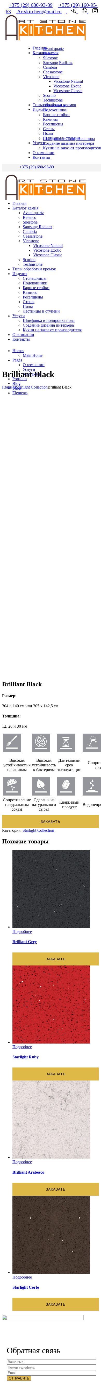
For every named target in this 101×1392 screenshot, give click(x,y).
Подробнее (22, 931)
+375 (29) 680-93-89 (31, 5)
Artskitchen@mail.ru (39, 11)
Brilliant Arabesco (28, 1172)
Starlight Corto (25, 1287)
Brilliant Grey (24, 941)
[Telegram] (72, 11)
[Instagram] (93, 11)
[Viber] (83, 11)
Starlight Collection (32, 387)
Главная (9, 387)
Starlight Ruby (25, 1057)
